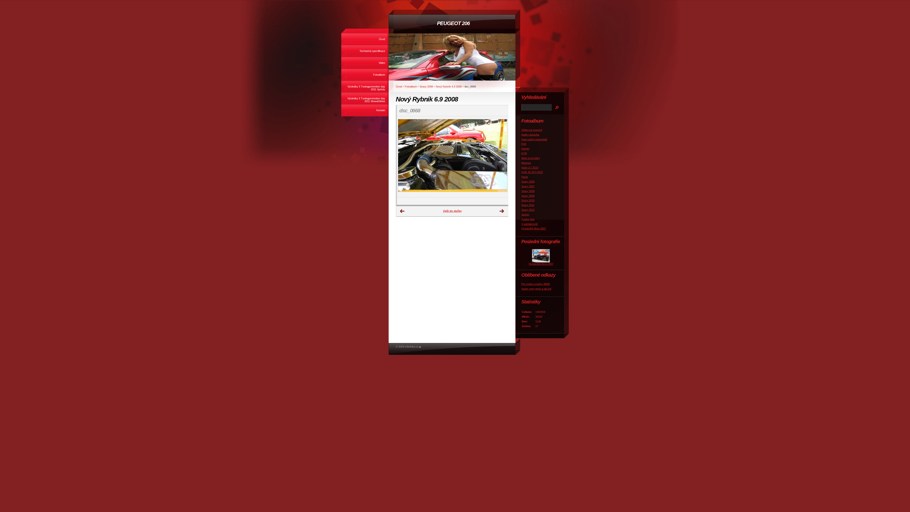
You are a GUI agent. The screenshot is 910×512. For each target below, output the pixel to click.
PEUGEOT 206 (453, 23)
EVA (523, 143)
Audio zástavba (530, 134)
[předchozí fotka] (404, 157)
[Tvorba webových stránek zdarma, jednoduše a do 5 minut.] (420, 347)
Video (382, 62)
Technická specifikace (372, 51)
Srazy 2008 (426, 86)
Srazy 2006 (528, 181)
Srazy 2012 (528, 209)
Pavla (524, 176)
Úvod (382, 39)
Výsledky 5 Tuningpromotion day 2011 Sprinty (366, 88)
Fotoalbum (379, 74)
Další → (501, 211)
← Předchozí (402, 211)
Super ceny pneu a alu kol (536, 288)
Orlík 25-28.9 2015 (532, 172)
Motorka (526, 162)
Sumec (525, 214)
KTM (524, 153)
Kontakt (380, 110)
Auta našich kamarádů (534, 139)
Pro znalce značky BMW (535, 284)
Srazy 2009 (528, 195)
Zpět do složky (452, 211)
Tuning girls (528, 219)
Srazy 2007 (528, 186)
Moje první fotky (530, 158)
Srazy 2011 (527, 205)
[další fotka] (500, 157)
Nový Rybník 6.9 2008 (449, 86)
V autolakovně (529, 224)
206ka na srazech (531, 129)
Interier (525, 148)
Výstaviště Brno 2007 (533, 228)
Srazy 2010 (528, 200)
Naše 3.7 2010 (529, 167)
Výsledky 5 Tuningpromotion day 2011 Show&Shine (366, 100)
